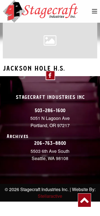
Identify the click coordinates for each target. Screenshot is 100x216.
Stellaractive (50, 196)
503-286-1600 (50, 111)
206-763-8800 (50, 143)
